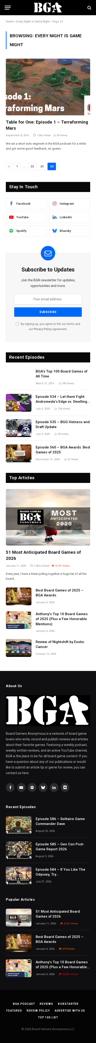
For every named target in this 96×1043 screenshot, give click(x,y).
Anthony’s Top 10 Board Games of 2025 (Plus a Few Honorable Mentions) (62, 619)
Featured (14, 1010)
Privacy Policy (43, 329)
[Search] (88, 7)
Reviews (46, 1003)
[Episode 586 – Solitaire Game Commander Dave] (18, 825)
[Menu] (8, 7)
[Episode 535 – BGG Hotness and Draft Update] (18, 428)
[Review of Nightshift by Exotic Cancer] (18, 648)
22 (32, 166)
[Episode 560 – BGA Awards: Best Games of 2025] (18, 453)
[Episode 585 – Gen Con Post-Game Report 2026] (18, 850)
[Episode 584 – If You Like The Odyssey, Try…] (18, 876)
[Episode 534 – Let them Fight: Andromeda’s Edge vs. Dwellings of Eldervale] (18, 403)
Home (10, 21)
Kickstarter (68, 1003)
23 (42, 166)
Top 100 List (48, 1017)
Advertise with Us (70, 1010)
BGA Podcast (24, 1003)
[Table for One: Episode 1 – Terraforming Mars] (48, 87)
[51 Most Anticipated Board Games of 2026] (48, 517)
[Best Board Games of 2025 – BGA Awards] (18, 596)
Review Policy (38, 1010)
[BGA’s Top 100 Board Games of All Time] (18, 377)
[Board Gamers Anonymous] (48, 7)
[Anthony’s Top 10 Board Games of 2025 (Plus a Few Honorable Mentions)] (18, 620)
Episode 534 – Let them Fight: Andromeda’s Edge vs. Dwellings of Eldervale (62, 402)
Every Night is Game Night (33, 21)
